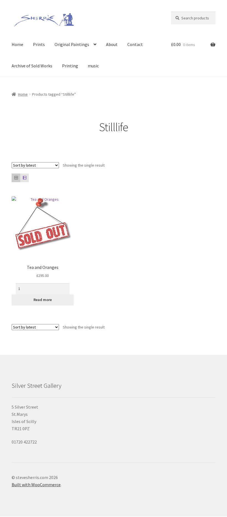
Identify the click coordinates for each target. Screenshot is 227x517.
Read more (42, 299)
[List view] (24, 178)
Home (17, 44)
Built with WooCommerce (36, 484)
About (112, 44)
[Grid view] (16, 178)
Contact (135, 44)
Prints (39, 44)
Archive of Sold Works (32, 65)
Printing (70, 65)
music (93, 65)
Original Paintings (72, 44)
